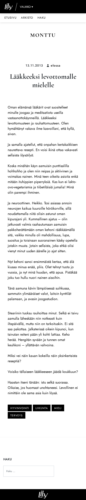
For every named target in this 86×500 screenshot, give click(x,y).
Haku (41, 18)
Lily (43, 494)
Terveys (16, 415)
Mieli (58, 408)
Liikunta (42, 408)
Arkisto (27, 18)
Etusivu (10, 18)
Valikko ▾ (26, 7)
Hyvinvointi (19, 408)
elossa (55, 65)
